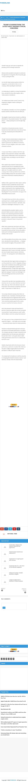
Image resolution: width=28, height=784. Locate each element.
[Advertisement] (14, 53)
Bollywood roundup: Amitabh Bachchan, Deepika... (16, 573)
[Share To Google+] (2, 528)
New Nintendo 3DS (6, 709)
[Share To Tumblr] (18, 528)
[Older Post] (25, 592)
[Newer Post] (2, 590)
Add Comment (20, 36)
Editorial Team (12, 534)
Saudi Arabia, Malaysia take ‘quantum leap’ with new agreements (15, 546)
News (6, 37)
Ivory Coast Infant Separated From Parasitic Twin (14, 727)
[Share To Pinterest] (14, 528)
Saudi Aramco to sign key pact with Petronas (16, 559)
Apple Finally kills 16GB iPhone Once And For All (13, 701)
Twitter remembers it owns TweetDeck (11, 730)
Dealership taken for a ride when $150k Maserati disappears (16, 566)
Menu (3, 10)
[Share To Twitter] (10, 528)
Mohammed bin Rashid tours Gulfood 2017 (16, 552)
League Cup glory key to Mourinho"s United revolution (16, 580)
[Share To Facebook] (6, 528)
